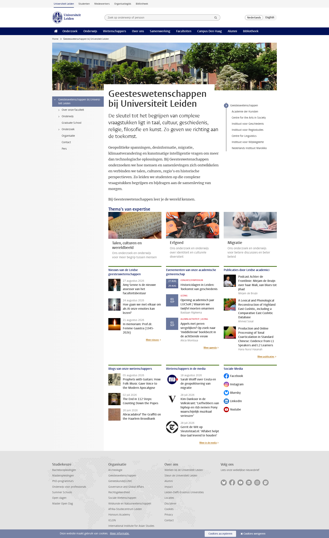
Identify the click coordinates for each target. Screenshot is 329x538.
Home (55, 38)
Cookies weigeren (254, 534)
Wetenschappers (114, 31)
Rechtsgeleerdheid (119, 492)
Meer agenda (210, 347)
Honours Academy (119, 514)
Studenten (84, 3)
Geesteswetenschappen (244, 105)
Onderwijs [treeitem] (67, 116)
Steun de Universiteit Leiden (180, 475)
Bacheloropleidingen (64, 470)
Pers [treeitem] (64, 149)
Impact (168, 487)
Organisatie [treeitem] (68, 136)
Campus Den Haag (209, 31)
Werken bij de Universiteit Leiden (183, 470)
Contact (169, 520)
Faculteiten (183, 31)
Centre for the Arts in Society (249, 117)
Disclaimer (170, 503)
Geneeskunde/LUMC (120, 481)
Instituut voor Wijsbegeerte (248, 142)
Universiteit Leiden (64, 3)
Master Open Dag (62, 503)
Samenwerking (160, 31)
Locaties (169, 498)
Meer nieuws (152, 339)
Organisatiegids (122, 3)
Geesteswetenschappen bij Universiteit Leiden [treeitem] (79, 101)
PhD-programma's (62, 481)
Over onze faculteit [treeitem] (73, 110)
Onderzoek (69, 31)
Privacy (168, 514)
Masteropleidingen (63, 475)
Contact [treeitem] (66, 142)
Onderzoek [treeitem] (68, 129)
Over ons (138, 31)
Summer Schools (62, 492)
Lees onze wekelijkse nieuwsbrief (240, 470)
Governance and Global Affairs (126, 487)
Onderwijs (90, 31)
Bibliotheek (142, 3)
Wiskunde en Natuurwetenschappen (129, 503)
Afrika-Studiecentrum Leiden (125, 509)
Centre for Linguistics (244, 136)
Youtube (232, 409)
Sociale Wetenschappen (122, 498)
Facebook (233, 376)
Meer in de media (208, 442)
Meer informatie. (119, 533)
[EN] (270, 17)
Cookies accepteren (220, 534)
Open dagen (59, 498)
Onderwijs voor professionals (69, 487)
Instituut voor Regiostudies (247, 130)
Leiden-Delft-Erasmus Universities (184, 492)
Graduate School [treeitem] (71, 123)
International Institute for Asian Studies (131, 526)
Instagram (234, 384)
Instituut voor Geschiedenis (248, 124)
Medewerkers (102, 3)
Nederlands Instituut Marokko (249, 148)
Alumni (232, 31)
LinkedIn (233, 401)
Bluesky (232, 393)
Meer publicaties (265, 356)
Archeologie (115, 470)
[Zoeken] (215, 17)
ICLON (112, 520)
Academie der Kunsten (245, 111)
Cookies (168, 509)
